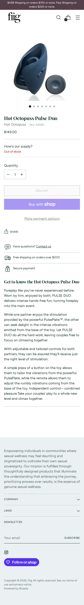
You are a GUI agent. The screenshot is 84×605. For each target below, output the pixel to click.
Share (14, 231)
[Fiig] (14, 17)
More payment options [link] (42, 218)
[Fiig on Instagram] (6, 553)
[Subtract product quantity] (22, 174)
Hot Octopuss (15, 124)
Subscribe (72, 537)
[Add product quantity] (8, 174)
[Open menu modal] (77, 17)
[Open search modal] (58, 17)
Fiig (30, 580)
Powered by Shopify (16, 588)
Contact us (43, 246)
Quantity (11, 165)
